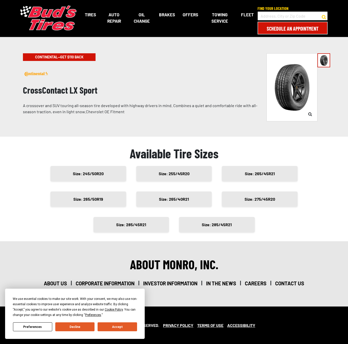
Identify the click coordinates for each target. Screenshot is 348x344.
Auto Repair (114, 18)
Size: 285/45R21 (131, 224)
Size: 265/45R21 (260, 173)
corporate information (105, 283)
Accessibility (241, 325)
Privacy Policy (178, 325)
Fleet (247, 14)
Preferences (32, 327)
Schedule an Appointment (292, 29)
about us (55, 283)
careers (255, 283)
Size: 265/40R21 (174, 199)
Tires (90, 14)
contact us (289, 283)
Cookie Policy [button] (114, 309)
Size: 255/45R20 (174, 173)
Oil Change (142, 18)
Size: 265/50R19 (88, 199)
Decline (75, 327)
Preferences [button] (93, 315)
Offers (190, 14)
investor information (170, 283)
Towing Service (219, 18)
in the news (221, 283)
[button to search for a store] (324, 16)
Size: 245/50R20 (88, 173)
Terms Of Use (210, 325)
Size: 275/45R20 (260, 199)
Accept (117, 327)
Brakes (167, 14)
